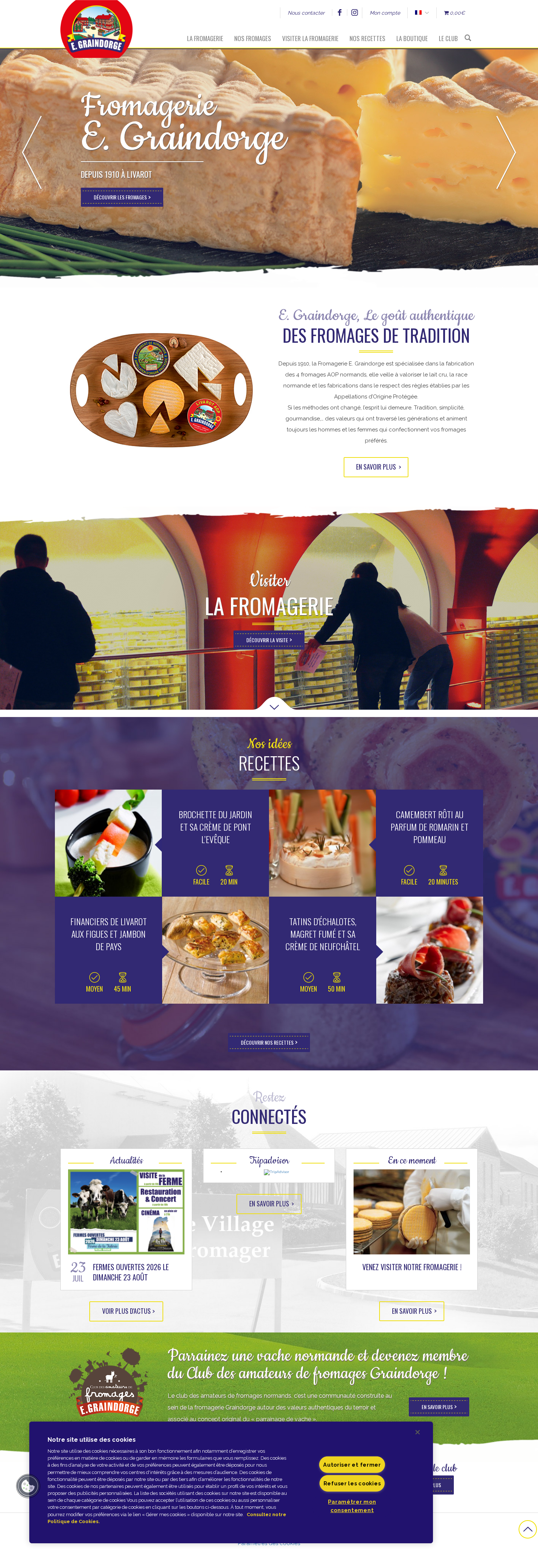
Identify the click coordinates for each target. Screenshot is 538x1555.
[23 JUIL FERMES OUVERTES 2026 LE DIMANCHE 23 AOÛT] (126, 1211)
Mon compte (385, 13)
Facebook (339, 12)
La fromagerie (205, 38)
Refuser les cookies (352, 1483)
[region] (231, 1482)
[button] (28, 1486)
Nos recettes (367, 38)
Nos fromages (252, 38)
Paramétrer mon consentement (352, 1506)
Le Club (448, 38)
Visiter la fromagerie (310, 38)
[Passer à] (418, 12)
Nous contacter (306, 13)
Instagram (354, 12)
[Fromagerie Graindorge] (96, 24)
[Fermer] (418, 1432)
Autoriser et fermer (352, 1465)
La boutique (412, 38)
